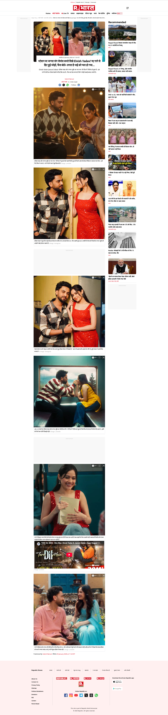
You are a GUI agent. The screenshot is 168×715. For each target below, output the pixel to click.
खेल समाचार (111, 99)
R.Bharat (73, 2)
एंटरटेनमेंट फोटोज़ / (48, 18)
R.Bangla (87, 2)
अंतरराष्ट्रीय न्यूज (112, 73)
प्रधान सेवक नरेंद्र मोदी (113, 281)
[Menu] (127, 8)
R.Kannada (93, 2)
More (118, 13)
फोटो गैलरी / (41, 18)
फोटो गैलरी (64, 82)
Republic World (80, 2)
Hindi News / (34, 18)
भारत (109, 47)
